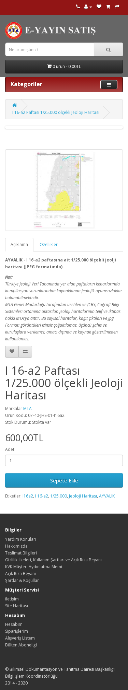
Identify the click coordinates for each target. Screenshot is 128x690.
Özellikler (49, 244)
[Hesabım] (88, 7)
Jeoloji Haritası (83, 496)
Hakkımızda (16, 546)
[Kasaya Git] (117, 7)
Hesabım (14, 624)
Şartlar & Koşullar (22, 580)
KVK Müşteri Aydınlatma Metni (33, 567)
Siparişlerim (16, 631)
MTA (27, 408)
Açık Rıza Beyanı (20, 573)
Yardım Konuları (20, 539)
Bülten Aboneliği (21, 645)
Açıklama (19, 244)
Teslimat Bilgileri (21, 553)
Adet (9, 449)
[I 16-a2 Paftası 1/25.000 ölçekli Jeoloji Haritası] (64, 190)
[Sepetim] (108, 7)
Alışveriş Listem (20, 638)
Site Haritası (16, 606)
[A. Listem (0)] (99, 7)
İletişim (12, 599)
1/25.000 (58, 496)
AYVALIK (107, 496)
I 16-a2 (41, 496)
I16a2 (28, 496)
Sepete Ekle (64, 480)
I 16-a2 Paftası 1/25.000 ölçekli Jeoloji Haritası (55, 112)
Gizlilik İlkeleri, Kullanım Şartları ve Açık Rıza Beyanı (53, 560)
